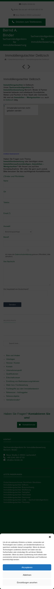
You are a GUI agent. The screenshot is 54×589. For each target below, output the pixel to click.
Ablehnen (27, 575)
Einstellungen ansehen (27, 582)
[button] (49, 537)
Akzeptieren (27, 567)
